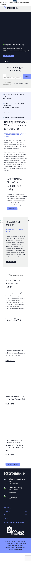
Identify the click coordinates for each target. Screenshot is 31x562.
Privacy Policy (20, 547)
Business (26, 83)
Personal (7, 508)
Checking (15, 83)
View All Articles (12, 464)
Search (27, 76)
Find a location (13, 484)
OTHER (6, 518)
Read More (10, 360)
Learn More (12, 208)
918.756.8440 (13, 492)
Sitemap (19, 549)
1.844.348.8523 (13, 490)
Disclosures (12, 549)
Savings (21, 83)
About (6, 515)
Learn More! (8, 55)
